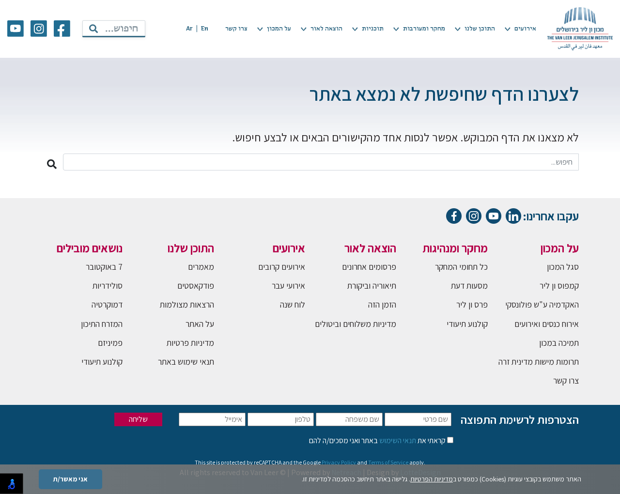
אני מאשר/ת (70, 479)
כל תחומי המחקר (461, 266)
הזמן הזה (382, 304)
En (204, 29)
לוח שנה (292, 304)
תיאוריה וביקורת (371, 285)
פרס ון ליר (472, 304)
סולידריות (108, 285)
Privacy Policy (339, 462)
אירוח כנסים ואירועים (546, 323)
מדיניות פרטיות (190, 342)
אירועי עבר (288, 285)
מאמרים (201, 266)
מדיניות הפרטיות (431, 479)
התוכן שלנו (480, 29)
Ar (189, 29)
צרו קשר (236, 29)
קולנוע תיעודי (467, 323)
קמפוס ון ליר (559, 285)
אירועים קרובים (281, 266)
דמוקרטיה (107, 304)
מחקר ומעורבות (424, 29)
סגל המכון (563, 266)
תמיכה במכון (559, 342)
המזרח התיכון (102, 323)
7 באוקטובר (104, 266)
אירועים (525, 29)
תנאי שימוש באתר (186, 361)
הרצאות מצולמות (187, 304)
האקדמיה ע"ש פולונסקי (542, 304)
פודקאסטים (195, 285)
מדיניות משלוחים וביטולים (355, 323)
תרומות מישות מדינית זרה (538, 361)
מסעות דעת (469, 285)
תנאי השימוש (397, 440)
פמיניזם (110, 342)
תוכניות (373, 29)
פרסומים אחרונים (369, 266)
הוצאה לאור (326, 29)
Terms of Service (388, 462)
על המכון (279, 29)
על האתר (200, 323)
